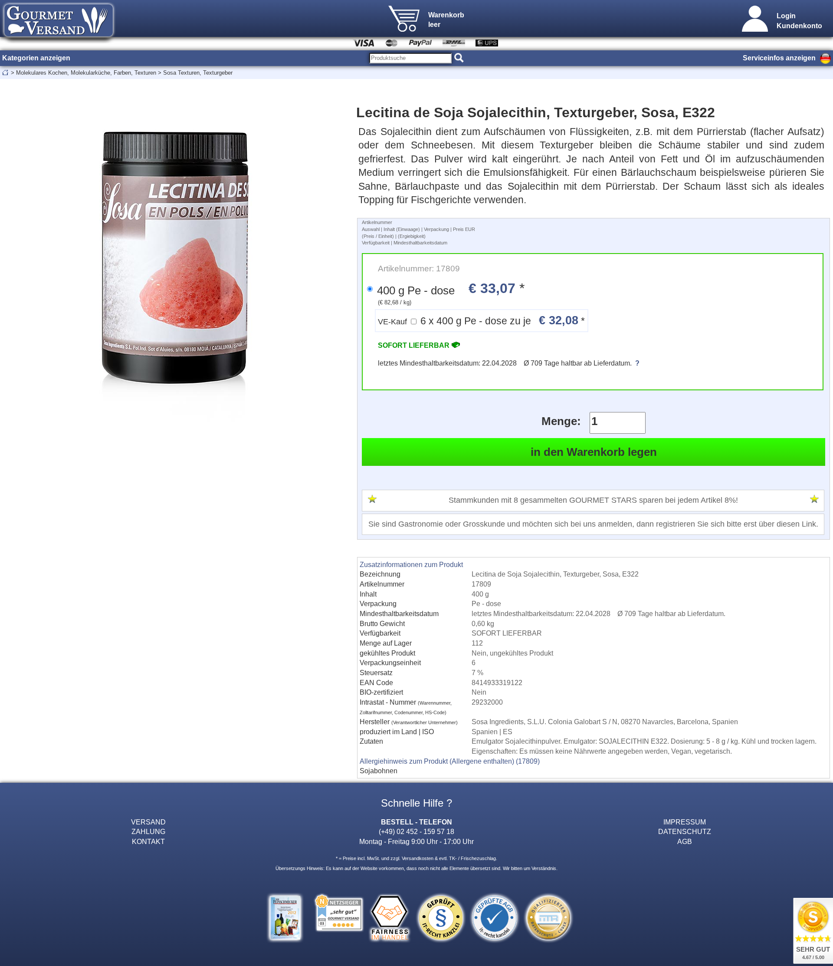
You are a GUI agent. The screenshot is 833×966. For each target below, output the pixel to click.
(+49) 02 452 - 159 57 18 (416, 831)
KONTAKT (148, 841)
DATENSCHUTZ (684, 831)
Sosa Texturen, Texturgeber (198, 72)
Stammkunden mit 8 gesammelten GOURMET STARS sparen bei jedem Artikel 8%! (593, 500)
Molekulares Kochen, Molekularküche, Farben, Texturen (86, 72)
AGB (684, 841)
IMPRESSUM (684, 822)
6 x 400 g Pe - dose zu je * (481, 320)
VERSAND (148, 822)
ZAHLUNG (148, 831)
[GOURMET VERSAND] (58, 41)
